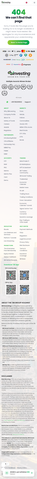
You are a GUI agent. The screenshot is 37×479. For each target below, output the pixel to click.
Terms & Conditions (23, 250)
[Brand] (6, 2)
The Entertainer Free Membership (10, 250)
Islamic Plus (8, 174)
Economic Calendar (23, 183)
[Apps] (3, 465)
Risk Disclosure (25, 245)
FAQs (21, 233)
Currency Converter (23, 213)
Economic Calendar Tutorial (26, 204)
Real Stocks (24, 130)
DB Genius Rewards (10, 260)
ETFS (21, 137)
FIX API (22, 191)
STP (5, 161)
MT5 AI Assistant (25, 168)
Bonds (22, 140)
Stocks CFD (23, 124)
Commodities (24, 121)
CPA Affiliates (8, 141)
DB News (22, 259)
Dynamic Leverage (26, 217)
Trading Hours (24, 194)
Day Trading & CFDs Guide (25, 221)
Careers (6, 124)
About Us (7, 118)
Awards (6, 127)
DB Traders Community (24, 172)
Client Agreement (9, 420)
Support (28, 102)
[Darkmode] (30, 2)
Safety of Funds (9, 121)
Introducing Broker (10, 138)
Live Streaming (9, 241)
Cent (5, 177)
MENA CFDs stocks (26, 127)
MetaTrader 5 (24, 161)
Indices (22, 118)
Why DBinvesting (9, 111)
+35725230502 (16, 102)
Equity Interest (9, 254)
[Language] (26, 2)
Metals (22, 114)
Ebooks (6, 229)
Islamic (6, 171)
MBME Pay (7, 148)
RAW (5, 164)
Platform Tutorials (10, 238)
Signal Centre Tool (26, 209)
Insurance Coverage (23, 255)
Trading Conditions (26, 197)
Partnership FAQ (9, 144)
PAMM (6, 151)
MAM (5, 154)
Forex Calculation (26, 200)
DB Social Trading (26, 176)
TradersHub (24, 179)
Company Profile (9, 114)
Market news (24, 187)
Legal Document (25, 239)
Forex (21, 111)
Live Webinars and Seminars (10, 234)
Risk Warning (21, 420)
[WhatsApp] (7, 102)
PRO (5, 168)
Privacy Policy (24, 242)
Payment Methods (26, 229)
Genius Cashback (10, 257)
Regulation (7, 130)
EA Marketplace (25, 164)
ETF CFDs (23, 134)
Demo (6, 180)
